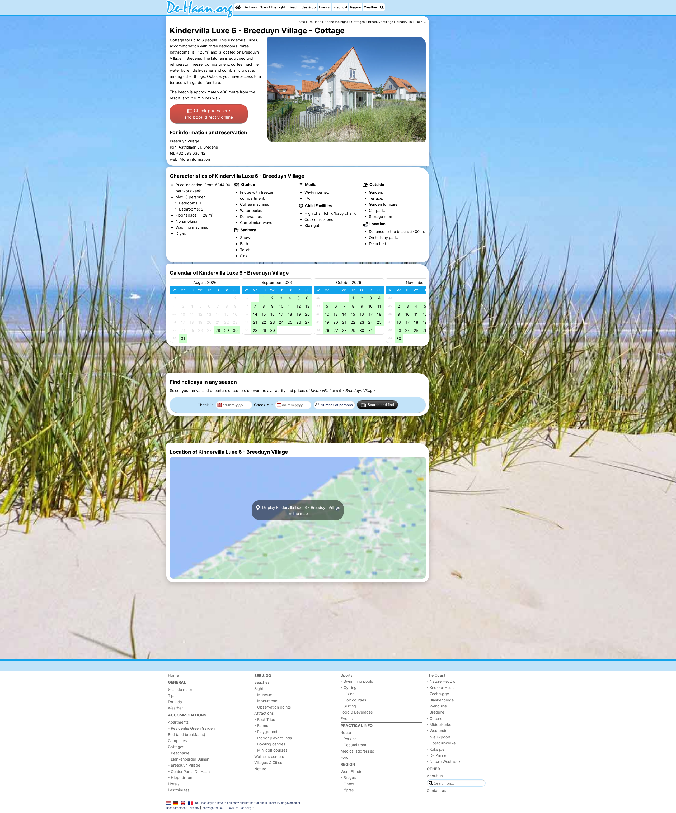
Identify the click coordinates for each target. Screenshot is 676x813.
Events (324, 7)
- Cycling (348, 687)
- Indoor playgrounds (273, 738)
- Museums (264, 694)
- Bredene (435, 712)
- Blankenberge (440, 700)
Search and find (381, 405)
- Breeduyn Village (184, 765)
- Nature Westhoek (444, 761)
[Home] (238, 7)
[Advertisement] (470, 137)
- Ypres (347, 790)
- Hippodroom (181, 777)
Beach (293, 7)
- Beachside (178, 753)
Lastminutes (179, 790)
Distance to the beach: (389, 231)
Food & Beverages (357, 712)
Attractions (264, 713)
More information (195, 159)
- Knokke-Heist (440, 687)
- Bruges (348, 777)
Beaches (262, 682)
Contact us (436, 790)
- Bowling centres (269, 744)
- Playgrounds (266, 731)
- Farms (261, 725)
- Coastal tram (353, 745)
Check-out (264, 405)
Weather (370, 7)
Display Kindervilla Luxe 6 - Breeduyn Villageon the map (300, 510)
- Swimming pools (357, 681)
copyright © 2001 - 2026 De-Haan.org (227, 807)
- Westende (437, 730)
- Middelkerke (439, 724)
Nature (260, 769)
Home (173, 675)
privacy (194, 807)
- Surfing (348, 706)
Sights (260, 688)
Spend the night (272, 7)
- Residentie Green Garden (191, 728)
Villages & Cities (268, 762)
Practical (340, 7)
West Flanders (353, 771)
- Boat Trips (264, 719)
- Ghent (347, 784)
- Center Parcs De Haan (189, 771)
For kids (175, 702)
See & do (309, 7)
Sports (347, 675)
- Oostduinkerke (441, 743)
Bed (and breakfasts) (186, 734)
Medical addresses (357, 751)
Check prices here (208, 114)
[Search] (382, 7)
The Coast (436, 675)
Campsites (177, 740)
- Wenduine (437, 706)
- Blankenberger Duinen (188, 759)
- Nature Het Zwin (442, 681)
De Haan (250, 7)
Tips (172, 695)
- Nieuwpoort (438, 737)
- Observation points (272, 707)
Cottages (176, 746)
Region (355, 7)
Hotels (174, 784)
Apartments (178, 722)
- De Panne (436, 755)
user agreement (176, 807)
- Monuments (266, 701)
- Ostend (435, 718)
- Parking (349, 739)
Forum (346, 757)
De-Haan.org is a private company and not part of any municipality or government (247, 802)
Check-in (206, 405)
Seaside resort (181, 689)
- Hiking (348, 693)
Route (346, 732)
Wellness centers (269, 756)
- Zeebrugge (438, 693)
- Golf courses (353, 700)
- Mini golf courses (271, 750)
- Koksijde (435, 749)
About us (435, 775)
